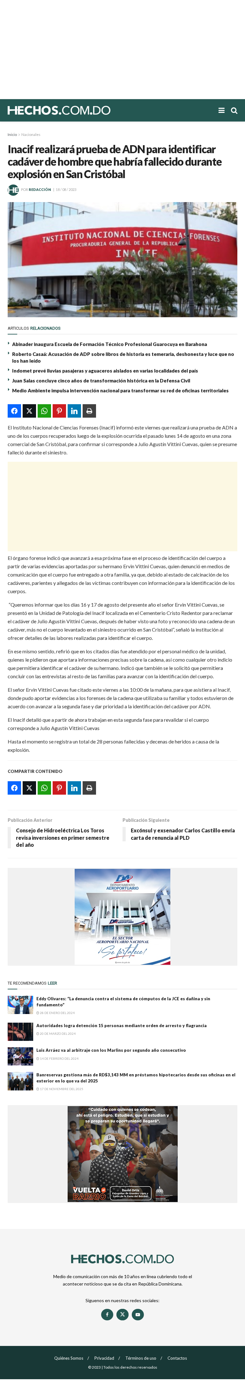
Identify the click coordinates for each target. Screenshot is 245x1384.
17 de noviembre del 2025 (61, 1089)
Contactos (177, 1358)
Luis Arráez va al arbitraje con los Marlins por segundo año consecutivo (111, 1050)
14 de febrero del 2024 (58, 1058)
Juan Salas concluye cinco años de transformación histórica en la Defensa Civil (101, 380)
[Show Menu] (222, 110)
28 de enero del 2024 (57, 1013)
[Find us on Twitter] (122, 1314)
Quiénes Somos (68, 1358)
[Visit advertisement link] (122, 917)
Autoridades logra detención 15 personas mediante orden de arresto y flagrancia (121, 1025)
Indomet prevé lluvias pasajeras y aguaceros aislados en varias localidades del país (105, 371)
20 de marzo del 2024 (57, 1033)
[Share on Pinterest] (59, 411)
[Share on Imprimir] (89, 411)
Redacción (40, 189)
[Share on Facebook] (14, 411)
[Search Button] (234, 110)
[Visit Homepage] (81, 110)
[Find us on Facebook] (107, 1314)
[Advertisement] (122, 49)
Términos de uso (140, 1358)
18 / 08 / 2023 (66, 189)
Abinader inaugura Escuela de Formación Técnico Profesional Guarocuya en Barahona (109, 344)
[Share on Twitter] (29, 411)
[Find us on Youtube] (138, 1314)
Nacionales (31, 134)
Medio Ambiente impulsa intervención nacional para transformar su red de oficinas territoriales (120, 390)
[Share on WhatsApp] (44, 411)
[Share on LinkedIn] (74, 411)
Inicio (12, 134)
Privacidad (104, 1358)
